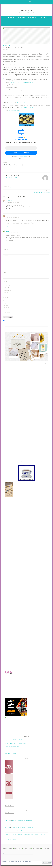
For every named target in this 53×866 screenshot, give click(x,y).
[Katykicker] (26, 125)
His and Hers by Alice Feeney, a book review (14, 750)
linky (7, 170)
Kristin (6, 824)
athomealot (5, 49)
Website (5, 281)
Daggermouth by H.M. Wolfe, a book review (14, 739)
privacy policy (23, 156)
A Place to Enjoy (31, 17)
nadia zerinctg (8, 820)
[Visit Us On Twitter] (17, 848)
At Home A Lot (26, 11)
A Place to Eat (21, 17)
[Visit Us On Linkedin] (30, 850)
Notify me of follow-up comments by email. (7, 306)
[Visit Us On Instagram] (36, 848)
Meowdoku (7, 827)
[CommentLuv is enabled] (9, 321)
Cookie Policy (23, 863)
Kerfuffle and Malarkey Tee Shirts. (42, 191)
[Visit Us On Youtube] (45, 848)
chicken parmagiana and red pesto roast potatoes (20, 85)
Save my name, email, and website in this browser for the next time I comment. (7, 289)
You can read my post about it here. (27, 107)
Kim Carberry (9, 200)
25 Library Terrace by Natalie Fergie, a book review (15, 743)
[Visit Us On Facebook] (8, 848)
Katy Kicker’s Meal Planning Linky (15, 110)
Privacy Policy (31, 21)
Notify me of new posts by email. (7, 312)
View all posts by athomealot (11, 177)
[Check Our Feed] (22, 850)
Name (5, 272)
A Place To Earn (43, 17)
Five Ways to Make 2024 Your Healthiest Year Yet (22, 820)
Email (5, 276)
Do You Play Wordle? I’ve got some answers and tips (22, 827)
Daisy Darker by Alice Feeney (11, 753)
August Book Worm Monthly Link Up (12, 746)
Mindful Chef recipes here (21, 102)
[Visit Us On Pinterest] (26, 848)
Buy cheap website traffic (10, 839)
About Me (22, 21)
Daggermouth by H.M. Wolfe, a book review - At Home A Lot (17, 834)
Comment (6, 255)
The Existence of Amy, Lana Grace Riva (12, 187)
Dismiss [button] (31, 1)
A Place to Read (11, 17)
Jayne (7, 231)
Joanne (7, 216)
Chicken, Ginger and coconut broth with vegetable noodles (21, 82)
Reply (7, 211)
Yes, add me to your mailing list (6, 299)
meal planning (11, 170)
